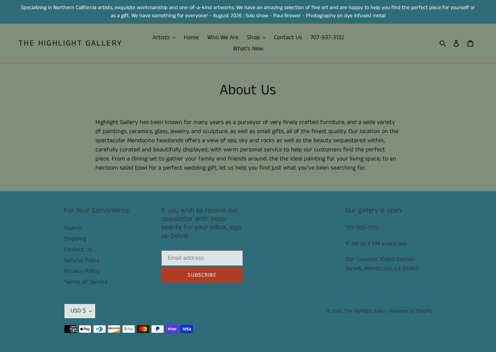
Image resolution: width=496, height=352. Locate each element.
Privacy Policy (82, 271)
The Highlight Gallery (70, 43)
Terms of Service (86, 282)
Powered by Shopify (410, 311)
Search (73, 228)
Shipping (75, 238)
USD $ (78, 310)
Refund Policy (82, 260)
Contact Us (78, 249)
